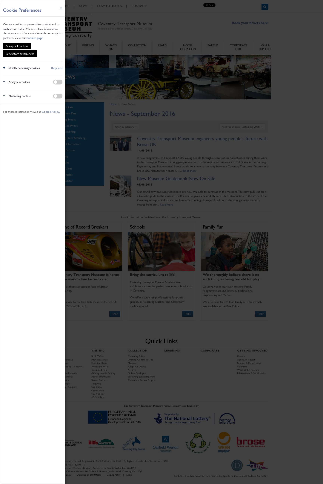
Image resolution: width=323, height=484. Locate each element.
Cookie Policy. (51, 111)
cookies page (35, 38)
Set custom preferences (20, 53)
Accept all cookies (17, 46)
